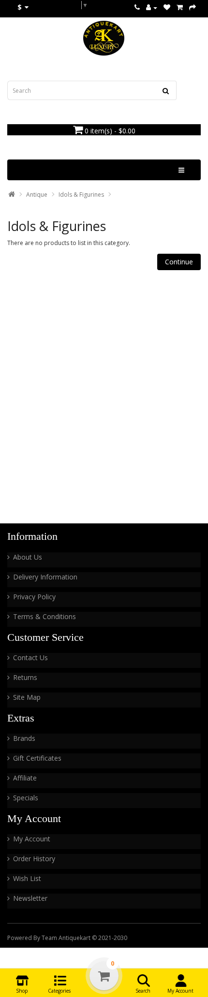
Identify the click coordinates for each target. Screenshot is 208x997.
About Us (27, 557)
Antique (36, 194)
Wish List (27, 878)
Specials (25, 797)
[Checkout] (192, 7)
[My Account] (151, 7)
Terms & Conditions (44, 616)
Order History (34, 858)
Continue (179, 261)
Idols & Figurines (81, 194)
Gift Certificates (37, 758)
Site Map (27, 697)
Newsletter (30, 898)
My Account (31, 838)
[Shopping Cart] (180, 7)
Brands (24, 738)
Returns (25, 677)
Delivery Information (45, 576)
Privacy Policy (34, 596)
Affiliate (25, 777)
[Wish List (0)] (166, 7)
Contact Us (30, 657)
